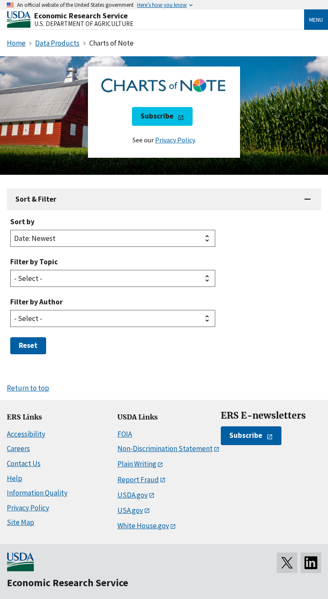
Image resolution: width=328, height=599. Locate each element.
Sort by (22, 221)
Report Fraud (138, 479)
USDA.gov (132, 495)
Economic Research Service (81, 15)
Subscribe (157, 116)
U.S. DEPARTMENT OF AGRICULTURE (83, 23)
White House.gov (143, 525)
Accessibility (26, 434)
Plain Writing (136, 464)
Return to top (28, 388)
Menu (316, 19)
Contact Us (24, 463)
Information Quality (37, 493)
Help (14, 478)
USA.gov (130, 510)
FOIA (124, 434)
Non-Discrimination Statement (165, 448)
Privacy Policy (175, 140)
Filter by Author (36, 302)
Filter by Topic (34, 261)
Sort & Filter (35, 199)
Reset (28, 345)
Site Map (20, 522)
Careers (18, 448)
